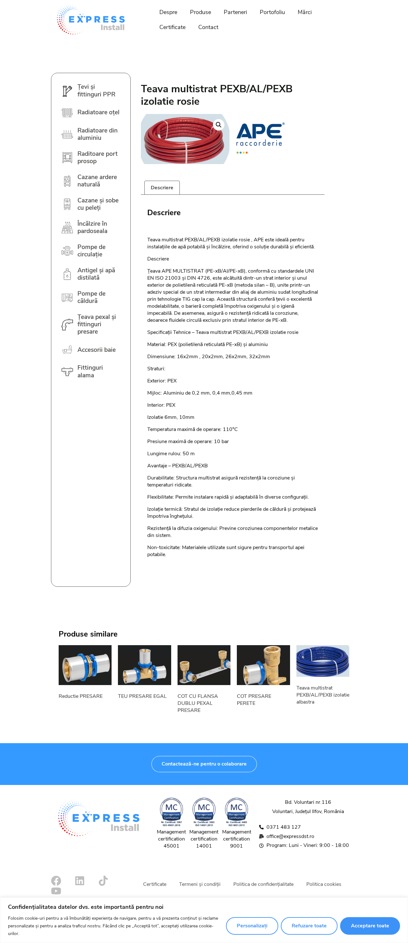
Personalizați (252, 925)
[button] (218, 125)
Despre (168, 12)
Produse (200, 12)
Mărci (305, 12)
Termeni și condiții (200, 884)
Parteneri (235, 12)
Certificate (172, 27)
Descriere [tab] (162, 187)
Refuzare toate (309, 925)
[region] (204, 920)
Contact (208, 27)
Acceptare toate (370, 925)
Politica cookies (323, 884)
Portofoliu (272, 12)
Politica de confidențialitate (263, 884)
